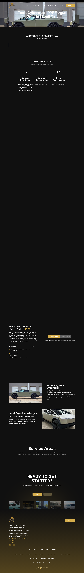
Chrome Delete (39, 554)
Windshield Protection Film (51, 554)
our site (52, 316)
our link (55, 193)
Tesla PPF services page (15, 212)
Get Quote (70, 5)
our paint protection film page (41, 297)
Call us (47, 494)
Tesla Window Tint (34, 558)
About (56, 5)
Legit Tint (18, 115)
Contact (62, 5)
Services (42, 549)
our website (27, 253)
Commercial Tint (47, 562)
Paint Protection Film (19, 554)
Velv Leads (43, 568)
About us (35, 549)
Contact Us (70, 520)
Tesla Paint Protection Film (47, 558)
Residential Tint (37, 562)
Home (18, 5)
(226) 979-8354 (15, 353)
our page (11, 230)
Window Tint (30, 554)
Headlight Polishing (65, 554)
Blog (47, 549)
